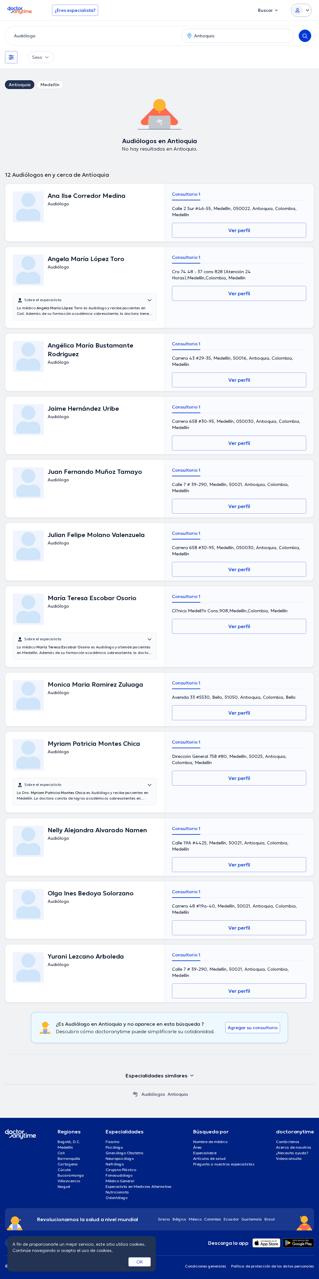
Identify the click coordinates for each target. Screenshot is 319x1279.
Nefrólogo (115, 1164)
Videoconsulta (289, 1158)
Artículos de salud (209, 1158)
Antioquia (20, 84)
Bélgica (179, 1219)
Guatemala (251, 1219)
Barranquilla (69, 1158)
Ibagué (64, 1186)
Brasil (269, 1219)
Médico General (120, 1181)
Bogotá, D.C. (69, 1141)
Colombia (212, 1219)
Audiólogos (153, 1094)
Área (197, 1147)
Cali (61, 1153)
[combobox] (92, 36)
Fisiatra (113, 1141)
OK (139, 1262)
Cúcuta (64, 1169)
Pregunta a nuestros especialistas (224, 1164)
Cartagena (68, 1164)
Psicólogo (114, 1147)
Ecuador (231, 1219)
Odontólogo (116, 1197)
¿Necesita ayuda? (292, 1153)
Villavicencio (69, 1181)
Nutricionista (117, 1192)
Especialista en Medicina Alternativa (139, 1186)
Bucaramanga (71, 1175)
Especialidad (205, 1153)
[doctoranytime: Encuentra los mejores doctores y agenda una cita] (135, 1094)
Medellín (50, 84)
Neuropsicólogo (120, 1158)
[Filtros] (11, 57)
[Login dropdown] (301, 10)
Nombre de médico (210, 1141)
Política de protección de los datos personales (272, 1266)
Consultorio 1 (186, 194)
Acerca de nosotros (293, 1147)
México (195, 1219)
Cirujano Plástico (121, 1169)
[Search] (305, 36)
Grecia (164, 1219)
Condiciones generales (205, 1266)
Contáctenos (287, 1141)
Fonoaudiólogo (119, 1175)
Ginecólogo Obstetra (125, 1153)
